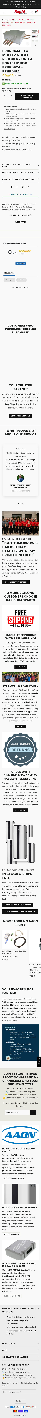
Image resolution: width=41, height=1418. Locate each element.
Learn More (20, 667)
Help (4, 1350)
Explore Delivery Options (15, 582)
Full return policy (9, 129)
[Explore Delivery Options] (20, 523)
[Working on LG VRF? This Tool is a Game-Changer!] (20, 1250)
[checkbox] (21, 280)
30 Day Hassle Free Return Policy (16, 165)
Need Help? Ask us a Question (18, 179)
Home (4, 20)
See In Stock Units (11, 1234)
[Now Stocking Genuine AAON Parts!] (20, 1135)
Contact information (15, 1357)
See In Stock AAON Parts (14, 1178)
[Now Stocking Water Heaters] (20, 1194)
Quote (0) (39, 1061)
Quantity (6, 91)
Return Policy (20, 810)
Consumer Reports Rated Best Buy (20, 911)
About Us (20, 726)
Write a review (20, 263)
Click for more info (12, 1296)
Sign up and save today (15, 1365)
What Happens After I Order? (18, 173)
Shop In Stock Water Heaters (17, 905)
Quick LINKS (8, 1343)
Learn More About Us (20, 416)
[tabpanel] (20, 295)
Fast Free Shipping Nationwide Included (16, 88)
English (19, 1401)
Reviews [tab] (9, 272)
